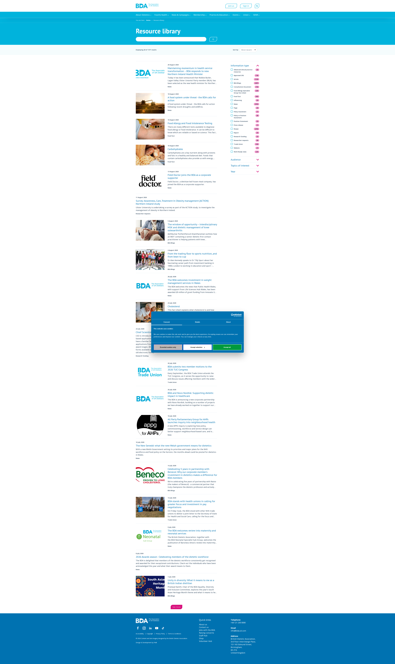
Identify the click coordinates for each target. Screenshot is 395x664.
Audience (236, 159)
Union (246, 15)
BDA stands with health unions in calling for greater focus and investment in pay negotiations (191, 504)
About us (203, 624)
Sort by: (236, 50)
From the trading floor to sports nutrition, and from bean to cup (192, 255)
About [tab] (228, 322)
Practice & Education (219, 15)
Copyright (150, 634)
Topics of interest (240, 165)
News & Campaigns (180, 15)
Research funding (246, 136)
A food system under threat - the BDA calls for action (192, 99)
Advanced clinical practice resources (246, 71)
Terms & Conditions (174, 634)
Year (233, 171)
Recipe (246, 129)
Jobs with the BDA (207, 630)
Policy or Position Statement (246, 117)
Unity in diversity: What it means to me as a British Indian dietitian (191, 582)
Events (236, 15)
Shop (201, 638)
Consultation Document (246, 87)
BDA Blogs (246, 83)
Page (246, 108)
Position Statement (246, 121)
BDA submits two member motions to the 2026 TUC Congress (190, 368)
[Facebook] (138, 628)
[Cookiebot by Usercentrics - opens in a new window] (233, 315)
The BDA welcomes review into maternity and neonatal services (192, 532)
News (246, 104)
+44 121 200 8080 (238, 622)
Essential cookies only (168, 347)
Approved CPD (246, 75)
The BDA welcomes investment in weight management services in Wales (189, 281)
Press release (246, 125)
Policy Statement (246, 112)
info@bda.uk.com (238, 630)
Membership (199, 15)
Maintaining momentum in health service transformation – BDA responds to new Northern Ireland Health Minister (190, 71)
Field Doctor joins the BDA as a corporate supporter (189, 176)
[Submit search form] (213, 39)
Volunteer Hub (205, 641)
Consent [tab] (167, 322)
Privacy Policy (160, 634)
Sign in (246, 6)
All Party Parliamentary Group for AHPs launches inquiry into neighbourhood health (191, 421)
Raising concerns (206, 633)
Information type (240, 65)
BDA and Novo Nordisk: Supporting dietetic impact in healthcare (190, 394)
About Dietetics (143, 15)
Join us (231, 6)
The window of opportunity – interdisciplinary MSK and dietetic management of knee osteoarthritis (192, 227)
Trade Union (246, 144)
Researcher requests (246, 140)
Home (148, 20)
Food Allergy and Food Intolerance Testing (190, 123)
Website (246, 148)
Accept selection (196, 347)
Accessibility (140, 634)
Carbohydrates (175, 149)
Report (246, 133)
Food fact (246, 96)
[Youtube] (157, 628)
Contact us (204, 627)
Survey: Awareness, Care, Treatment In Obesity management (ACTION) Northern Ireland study (172, 202)
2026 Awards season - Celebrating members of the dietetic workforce (172, 556)
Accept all (227, 347)
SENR (255, 15)
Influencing (246, 100)
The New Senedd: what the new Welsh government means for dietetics (173, 445)
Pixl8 (155, 643)
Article (246, 79)
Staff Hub (203, 635)
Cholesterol (174, 306)
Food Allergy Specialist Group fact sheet (246, 92)
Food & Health (160, 15)
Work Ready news (246, 152)
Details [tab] (197, 322)
